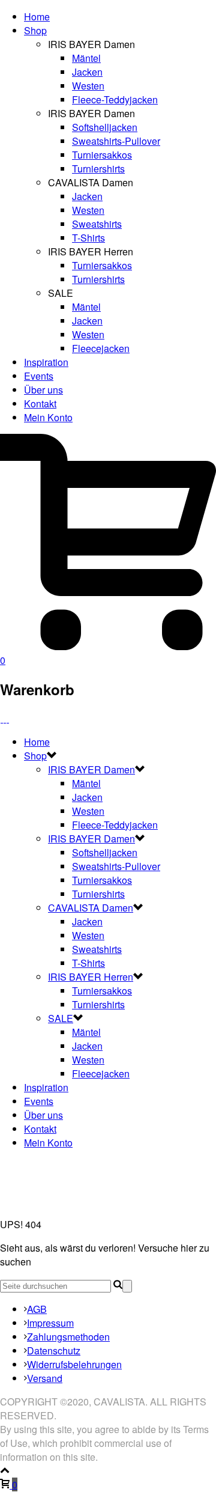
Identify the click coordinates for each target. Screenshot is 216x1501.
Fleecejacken (101, 348)
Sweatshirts (97, 224)
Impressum (50, 1323)
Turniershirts (98, 168)
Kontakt (40, 403)
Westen (88, 86)
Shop (35, 30)
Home (37, 16)
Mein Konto (48, 417)
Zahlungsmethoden (68, 1337)
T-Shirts (88, 238)
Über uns (43, 390)
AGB (37, 1309)
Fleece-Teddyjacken (115, 99)
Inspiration (46, 362)
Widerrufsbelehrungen (74, 1364)
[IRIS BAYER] (5, 718)
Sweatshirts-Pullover (116, 141)
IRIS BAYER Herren (90, 977)
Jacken (87, 72)
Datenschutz (53, 1350)
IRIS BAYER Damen (91, 769)
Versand (44, 1378)
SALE (60, 1018)
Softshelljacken (104, 127)
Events (38, 376)
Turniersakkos (102, 155)
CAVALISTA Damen (90, 908)
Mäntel (86, 58)
